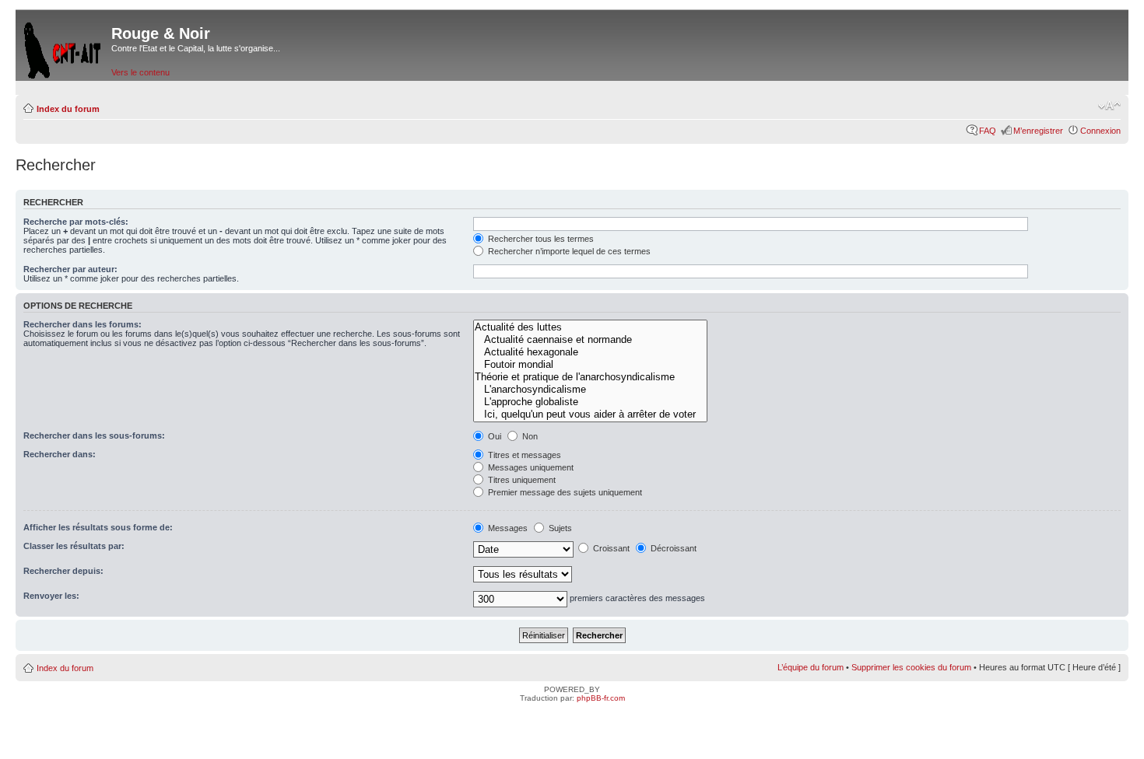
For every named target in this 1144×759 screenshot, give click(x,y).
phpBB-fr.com (601, 698)
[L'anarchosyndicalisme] (590, 389)
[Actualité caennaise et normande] (590, 340)
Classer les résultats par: (74, 546)
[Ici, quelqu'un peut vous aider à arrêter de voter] (590, 414)
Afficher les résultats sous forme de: (98, 527)
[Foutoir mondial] (590, 365)
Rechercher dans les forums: (82, 324)
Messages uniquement (530, 467)
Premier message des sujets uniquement (564, 492)
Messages (507, 528)
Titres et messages (523, 455)
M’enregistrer (1038, 130)
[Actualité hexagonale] (590, 352)
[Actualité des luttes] (590, 327)
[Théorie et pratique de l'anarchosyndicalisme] (590, 377)
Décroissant (672, 548)
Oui (493, 436)
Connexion (1100, 130)
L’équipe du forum (810, 667)
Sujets (559, 528)
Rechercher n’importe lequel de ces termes (568, 251)
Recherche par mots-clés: (75, 221)
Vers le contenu (140, 72)
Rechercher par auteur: (70, 269)
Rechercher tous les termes (540, 238)
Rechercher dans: (59, 454)
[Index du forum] (63, 47)
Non (529, 436)
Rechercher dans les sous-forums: (94, 435)
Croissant (610, 548)
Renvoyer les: (51, 595)
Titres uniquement (521, 479)
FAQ (987, 130)
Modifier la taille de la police (1109, 106)
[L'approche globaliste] (590, 402)
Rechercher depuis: (63, 570)
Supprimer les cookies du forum (911, 667)
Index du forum (68, 109)
